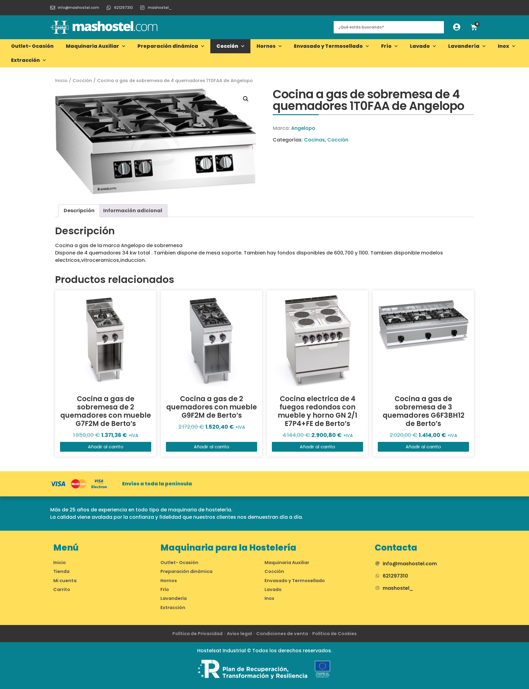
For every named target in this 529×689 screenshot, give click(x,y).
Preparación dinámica (167, 46)
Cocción (227, 46)
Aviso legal (239, 634)
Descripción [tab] (79, 210)
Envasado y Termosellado (328, 46)
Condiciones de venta (282, 634)
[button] (245, 98)
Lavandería (463, 46)
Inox (503, 46)
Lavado (420, 46)
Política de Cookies (334, 634)
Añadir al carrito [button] (105, 447)
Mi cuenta (65, 581)
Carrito (61, 589)
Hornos (266, 46)
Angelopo (303, 128)
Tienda (61, 571)
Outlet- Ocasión (32, 46)
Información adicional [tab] (132, 210)
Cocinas (314, 139)
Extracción (25, 60)
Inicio (61, 80)
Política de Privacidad (197, 634)
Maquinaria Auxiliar (92, 46)
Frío (386, 46)
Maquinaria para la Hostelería (228, 548)
